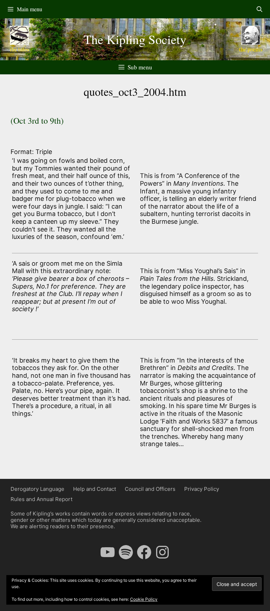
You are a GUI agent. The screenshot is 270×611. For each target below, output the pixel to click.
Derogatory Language (37, 489)
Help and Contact (94, 489)
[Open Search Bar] (259, 9)
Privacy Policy (201, 489)
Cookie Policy (144, 599)
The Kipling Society (135, 39)
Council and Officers (150, 489)
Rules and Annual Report (41, 499)
